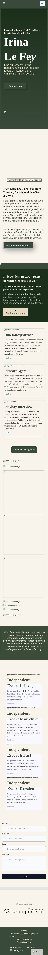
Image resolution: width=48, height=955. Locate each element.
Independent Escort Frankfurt (18, 707)
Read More (7, 358)
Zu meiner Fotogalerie (24, 449)
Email (4, 844)
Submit (24, 876)
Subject (5, 834)
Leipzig (38, 232)
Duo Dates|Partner (11, 330)
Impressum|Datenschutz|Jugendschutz (23, 935)
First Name (6, 824)
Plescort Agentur (11, 366)
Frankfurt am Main (24, 232)
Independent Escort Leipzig (18, 674)
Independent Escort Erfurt (17, 744)
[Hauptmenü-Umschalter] (42, 3)
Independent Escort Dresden (18, 777)
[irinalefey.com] (9, 3)
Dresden (12, 235)
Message (5, 854)
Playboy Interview (18, 407)
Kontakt (24, 931)
